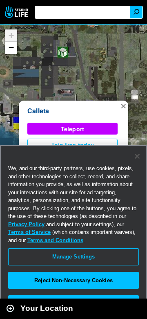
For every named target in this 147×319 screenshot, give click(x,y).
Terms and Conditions (55, 240)
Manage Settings (73, 257)
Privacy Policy (26, 224)
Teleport (73, 129)
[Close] (137, 156)
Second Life (17, 12)
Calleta (38, 110)
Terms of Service (29, 232)
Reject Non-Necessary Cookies (73, 280)
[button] (123, 105)
